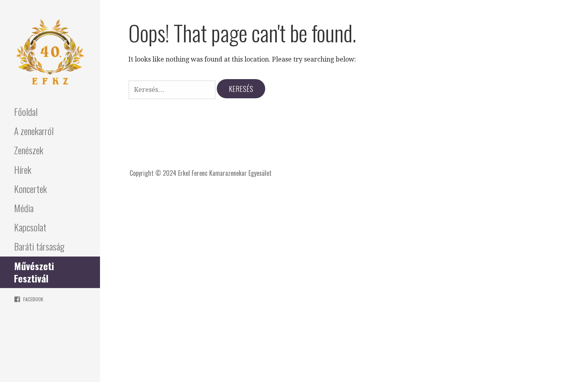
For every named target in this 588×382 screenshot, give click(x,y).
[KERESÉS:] (172, 89)
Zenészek (28, 150)
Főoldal (26, 111)
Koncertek (30, 188)
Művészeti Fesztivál (34, 272)
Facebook (33, 299)
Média (24, 208)
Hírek (22, 169)
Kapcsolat (30, 227)
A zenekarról (34, 130)
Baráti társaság (39, 246)
